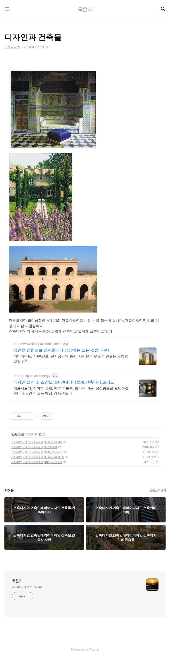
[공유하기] (25, 416)
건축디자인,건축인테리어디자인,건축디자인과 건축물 (37, 457)
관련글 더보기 (158, 490)
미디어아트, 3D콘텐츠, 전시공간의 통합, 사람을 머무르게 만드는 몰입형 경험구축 (71, 358)
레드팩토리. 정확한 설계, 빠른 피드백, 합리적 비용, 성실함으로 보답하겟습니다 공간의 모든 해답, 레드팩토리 (71, 390)
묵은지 (17, 581)
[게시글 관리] (31, 416)
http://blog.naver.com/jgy (32, 376)
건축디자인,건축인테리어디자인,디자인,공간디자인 (36, 462)
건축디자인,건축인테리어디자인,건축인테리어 (34, 447)
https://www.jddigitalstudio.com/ (37, 343)
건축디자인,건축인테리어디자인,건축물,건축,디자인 (37, 452)
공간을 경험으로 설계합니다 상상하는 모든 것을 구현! (61, 350)
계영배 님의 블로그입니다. (28, 587)
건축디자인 (18, 434)
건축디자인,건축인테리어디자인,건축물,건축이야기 (36, 442)
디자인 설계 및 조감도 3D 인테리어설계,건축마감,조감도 (64, 382)
